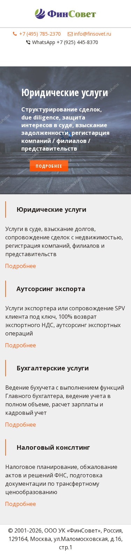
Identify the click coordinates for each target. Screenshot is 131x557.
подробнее (49, 165)
